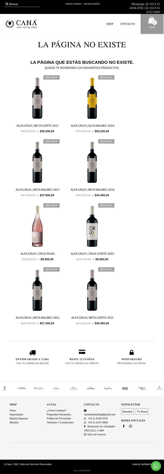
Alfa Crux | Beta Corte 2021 (92, 317)
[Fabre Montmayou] (4, 389)
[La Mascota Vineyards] (159, 389)
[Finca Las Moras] (90, 389)
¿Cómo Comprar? (56, 410)
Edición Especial (19, 418)
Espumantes (16, 414)
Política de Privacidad (59, 418)
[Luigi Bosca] (107, 389)
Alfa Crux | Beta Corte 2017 (38, 125)
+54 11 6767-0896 (97, 422)
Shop (109, 24)
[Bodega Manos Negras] (125, 389)
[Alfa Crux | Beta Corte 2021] (91, 312)
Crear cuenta (73, 4)
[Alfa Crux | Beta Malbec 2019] (91, 184)
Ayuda (51, 404)
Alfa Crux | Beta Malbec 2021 (38, 317)
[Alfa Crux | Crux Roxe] (37, 248)
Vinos (13, 410)
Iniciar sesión (92, 4)
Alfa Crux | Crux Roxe (38, 253)
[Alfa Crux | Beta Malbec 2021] (37, 312)
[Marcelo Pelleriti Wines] (142, 389)
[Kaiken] (56, 389)
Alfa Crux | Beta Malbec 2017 (38, 189)
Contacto (127, 24)
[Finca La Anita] (39, 389)
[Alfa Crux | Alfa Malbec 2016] (91, 120)
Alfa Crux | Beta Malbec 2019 (92, 189)
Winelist (14, 422)
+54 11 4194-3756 (97, 418)
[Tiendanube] (82, 470)
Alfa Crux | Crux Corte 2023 (92, 253)
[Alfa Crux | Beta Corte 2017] (37, 120)
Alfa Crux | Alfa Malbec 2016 (92, 125)
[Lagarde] (73, 389)
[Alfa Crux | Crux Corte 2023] (91, 248)
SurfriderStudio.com (150, 464)
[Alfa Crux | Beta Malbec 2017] (37, 184)
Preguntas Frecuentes (59, 414)
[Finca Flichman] (21, 389)
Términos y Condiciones (60, 422)
